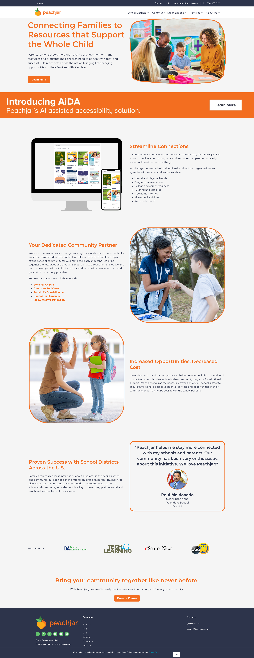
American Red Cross (46, 288)
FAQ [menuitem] (85, 628)
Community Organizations (168, 12)
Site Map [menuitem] (87, 645)
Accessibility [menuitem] (54, 640)
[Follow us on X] (44, 634)
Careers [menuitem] (86, 637)
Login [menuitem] (167, 3)
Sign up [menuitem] (158, 3)
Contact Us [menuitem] (88, 641)
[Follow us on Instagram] (49, 634)
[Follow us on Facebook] (38, 634)
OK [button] (177, 654)
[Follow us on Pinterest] (67, 634)
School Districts (137, 12)
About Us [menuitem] (87, 624)
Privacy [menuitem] (45, 640)
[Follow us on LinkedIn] (55, 634)
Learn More (39, 79)
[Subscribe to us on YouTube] (61, 634)
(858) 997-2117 (193, 623)
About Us (212, 12)
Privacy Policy (154, 652)
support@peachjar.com (197, 629)
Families (195, 12)
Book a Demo (127, 598)
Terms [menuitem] (38, 640)
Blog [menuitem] (85, 633)
